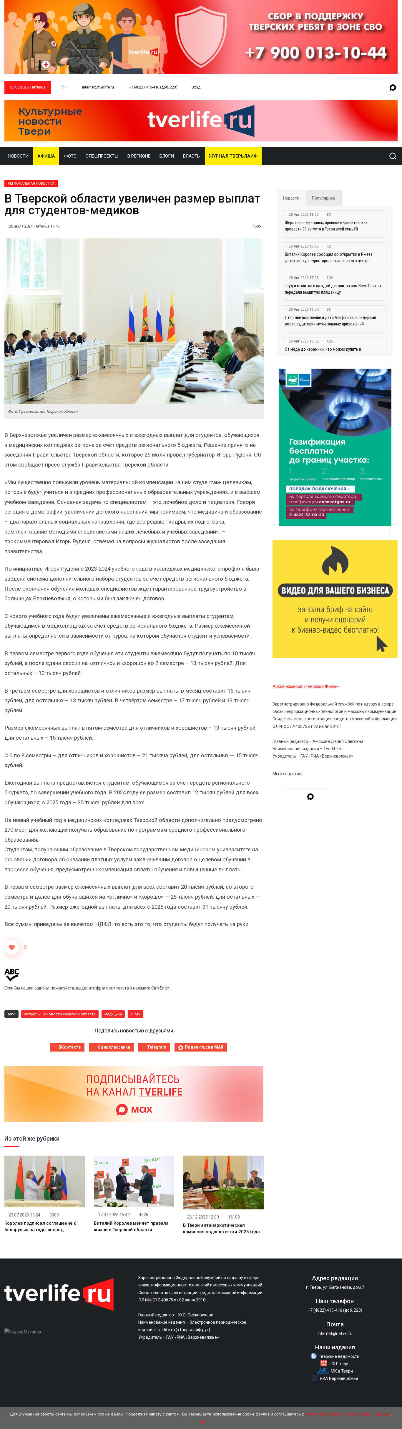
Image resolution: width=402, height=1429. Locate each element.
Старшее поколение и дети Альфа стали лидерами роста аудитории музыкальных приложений (330, 321)
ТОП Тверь (339, 1363)
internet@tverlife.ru (97, 87)
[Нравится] (11, 947)
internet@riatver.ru (335, 1333)
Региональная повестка (31, 183)
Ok (202, 1421)
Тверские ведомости (339, 1356)
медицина (113, 1014)
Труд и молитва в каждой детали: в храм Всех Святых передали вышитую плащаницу (333, 289)
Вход (196, 87)
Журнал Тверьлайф (233, 156)
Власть (191, 156)
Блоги (167, 156)
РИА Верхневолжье (339, 1378)
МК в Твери (342, 1371)
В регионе (138, 156)
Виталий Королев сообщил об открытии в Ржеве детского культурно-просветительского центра (329, 257)
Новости (18, 156)
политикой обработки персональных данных (348, 1414)
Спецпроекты (102, 156)
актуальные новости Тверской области (60, 1014)
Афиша (46, 156)
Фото (70, 156)
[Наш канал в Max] (393, 88)
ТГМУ (135, 1014)
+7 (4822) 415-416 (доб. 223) (152, 87)
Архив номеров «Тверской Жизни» (306, 686)
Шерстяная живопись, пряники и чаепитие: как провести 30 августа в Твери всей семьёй (326, 226)
